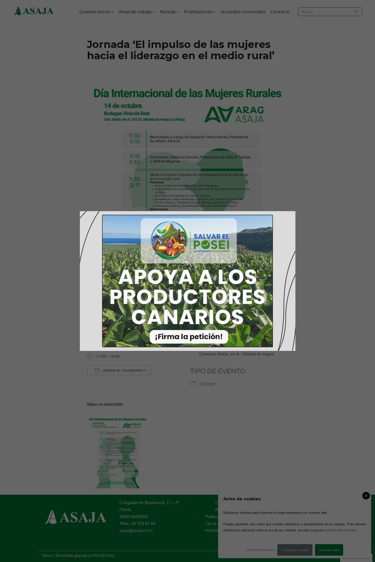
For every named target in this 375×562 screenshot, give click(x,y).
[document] (187, 281)
